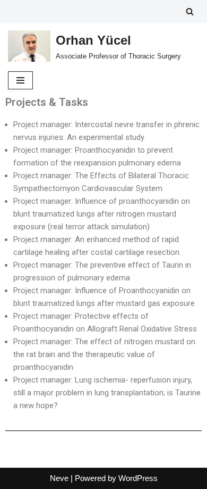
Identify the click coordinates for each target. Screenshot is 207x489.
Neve (59, 478)
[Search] (190, 11)
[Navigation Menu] (20, 80)
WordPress (138, 478)
